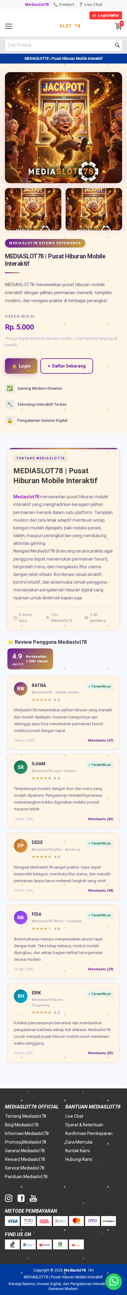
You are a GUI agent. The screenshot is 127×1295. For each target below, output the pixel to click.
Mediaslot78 (37, 4)
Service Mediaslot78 (24, 1168)
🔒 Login (21, 366)
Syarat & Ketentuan (84, 1124)
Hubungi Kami (78, 1159)
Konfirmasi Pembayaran (89, 1133)
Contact (66, 4)
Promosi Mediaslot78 (25, 1142)
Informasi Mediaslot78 (27, 1133)
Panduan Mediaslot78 (26, 1176)
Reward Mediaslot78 (25, 1159)
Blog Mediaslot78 (22, 1124)
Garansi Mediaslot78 (25, 1150)
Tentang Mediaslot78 (25, 1116)
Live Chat (74, 1116)
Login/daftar (108, 15)
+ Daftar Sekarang (67, 366)
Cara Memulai (78, 1142)
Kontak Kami (77, 1150)
